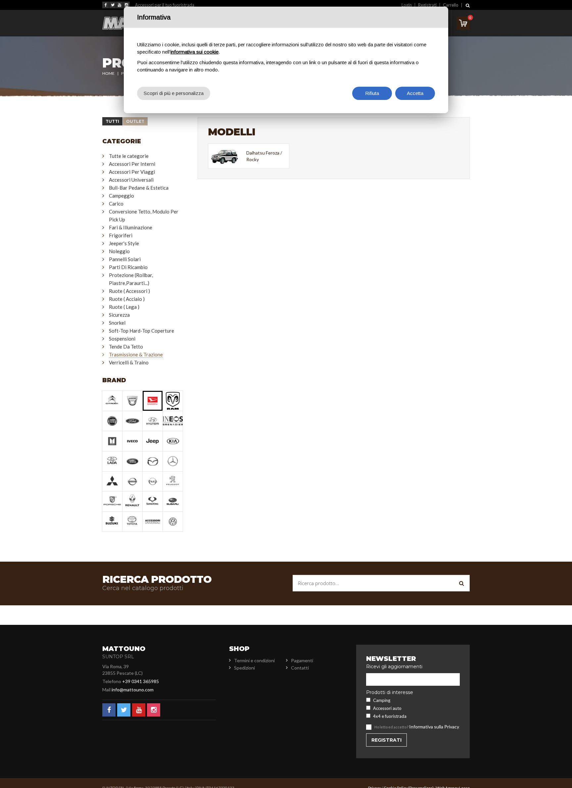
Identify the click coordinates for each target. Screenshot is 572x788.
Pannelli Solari (125, 259)
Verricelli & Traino (129, 362)
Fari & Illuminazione (130, 227)
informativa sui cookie (194, 52)
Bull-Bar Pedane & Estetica (138, 188)
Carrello (450, 5)
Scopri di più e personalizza (174, 93)
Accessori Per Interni (132, 164)
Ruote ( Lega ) (124, 307)
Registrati (427, 5)
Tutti (112, 121)
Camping (381, 700)
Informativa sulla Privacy (434, 726)
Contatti (300, 668)
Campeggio (121, 196)
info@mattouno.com (133, 689)
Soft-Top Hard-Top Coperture (141, 331)
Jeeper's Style (124, 243)
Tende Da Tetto (126, 346)
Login (407, 5)
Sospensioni (122, 339)
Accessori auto (387, 708)
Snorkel (117, 323)
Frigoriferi (120, 235)
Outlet (135, 121)
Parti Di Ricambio (128, 267)
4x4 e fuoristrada (389, 716)
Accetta (415, 93)
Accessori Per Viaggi (132, 172)
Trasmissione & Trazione (136, 354)
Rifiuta (372, 93)
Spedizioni (244, 668)
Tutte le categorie (129, 156)
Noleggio (119, 251)
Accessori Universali (131, 180)
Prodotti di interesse (389, 692)
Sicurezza (119, 315)
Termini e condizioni (254, 660)
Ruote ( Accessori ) (129, 291)
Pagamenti (302, 660)
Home (108, 73)
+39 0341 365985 (140, 681)
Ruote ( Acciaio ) (127, 299)
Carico (116, 204)
